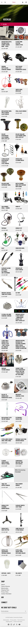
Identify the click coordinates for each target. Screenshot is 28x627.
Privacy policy (13, 620)
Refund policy (4, 588)
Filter (5, 24)
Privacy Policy (4, 592)
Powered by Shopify (18, 617)
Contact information (17, 621)
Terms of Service (5, 586)
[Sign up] (25, 611)
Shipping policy (9, 621)
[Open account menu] (22, 2)
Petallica (11, 617)
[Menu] (2, 2)
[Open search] (5, 2)
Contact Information (6, 593)
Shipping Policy (5, 590)
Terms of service (21, 620)
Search (3, 584)
